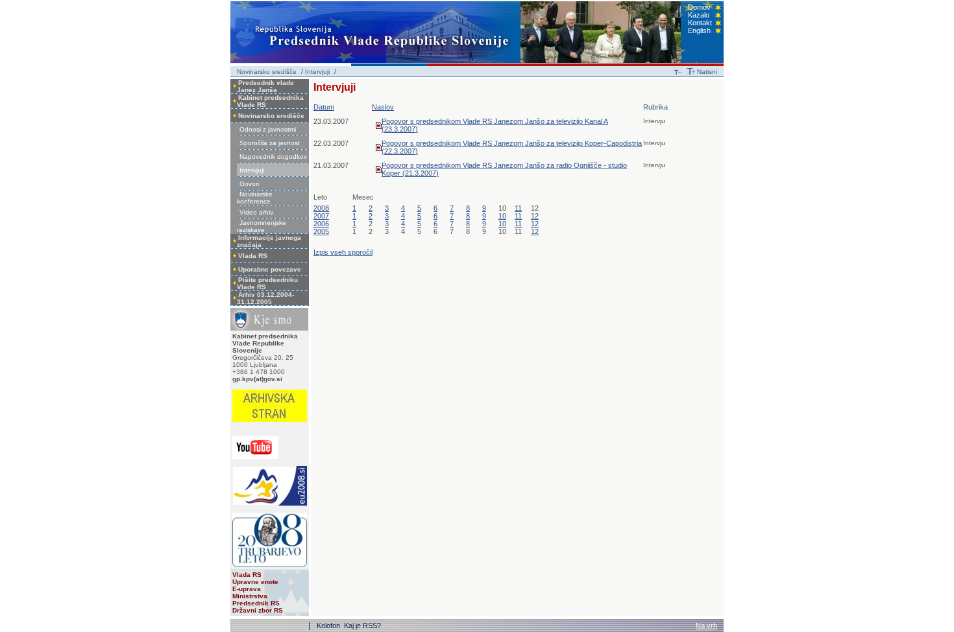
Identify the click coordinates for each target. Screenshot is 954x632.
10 (502, 216)
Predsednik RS (256, 603)
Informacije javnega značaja (269, 241)
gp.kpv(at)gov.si (257, 378)
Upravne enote (255, 581)
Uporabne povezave (269, 269)
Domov (699, 7)
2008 (321, 208)
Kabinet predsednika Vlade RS (270, 101)
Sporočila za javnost (269, 142)
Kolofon (329, 625)
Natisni (707, 71)
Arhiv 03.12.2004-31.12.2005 (265, 298)
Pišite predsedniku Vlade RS (267, 283)
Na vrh (706, 625)
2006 (321, 224)
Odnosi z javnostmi (267, 129)
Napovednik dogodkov (273, 156)
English (699, 30)
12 (535, 216)
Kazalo (698, 15)
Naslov (383, 107)
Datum (323, 107)
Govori (249, 183)
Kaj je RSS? (362, 625)
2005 (321, 231)
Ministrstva (249, 596)
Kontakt (700, 23)
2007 (321, 216)
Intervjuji (317, 71)
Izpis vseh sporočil (343, 252)
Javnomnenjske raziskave (261, 226)
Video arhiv (256, 212)
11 (518, 208)
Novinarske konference (255, 198)
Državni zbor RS (257, 610)
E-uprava (246, 588)
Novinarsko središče (267, 71)
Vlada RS (252, 255)
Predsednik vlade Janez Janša (265, 86)
